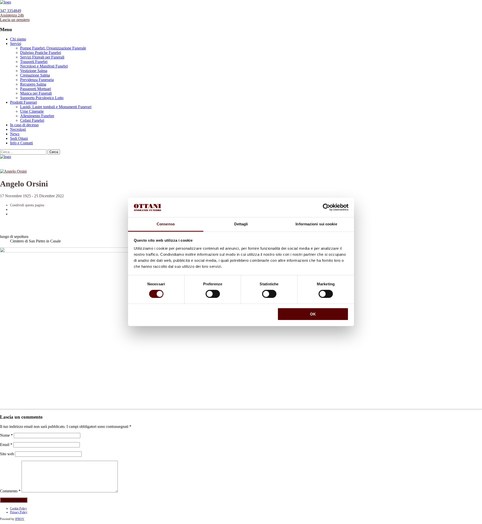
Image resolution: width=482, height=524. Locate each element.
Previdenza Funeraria (37, 80)
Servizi (15, 43)
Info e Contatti (21, 143)
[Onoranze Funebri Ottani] (5, 2)
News (14, 134)
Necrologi (18, 129)
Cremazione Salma (35, 75)
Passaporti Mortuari (35, 89)
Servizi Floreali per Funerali (42, 57)
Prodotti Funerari (23, 102)
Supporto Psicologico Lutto (42, 98)
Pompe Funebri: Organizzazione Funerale (53, 48)
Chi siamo (18, 39)
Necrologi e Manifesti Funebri (44, 66)
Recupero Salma (33, 84)
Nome (6, 435)
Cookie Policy (18, 508)
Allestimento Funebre (37, 116)
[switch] (213, 294)
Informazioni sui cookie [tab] (316, 224)
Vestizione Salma (33, 71)
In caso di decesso (24, 125)
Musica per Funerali (36, 93)
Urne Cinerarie (32, 111)
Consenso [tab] (166, 224)
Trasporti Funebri (33, 61)
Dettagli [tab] (241, 224)
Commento (10, 491)
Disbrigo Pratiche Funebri (40, 52)
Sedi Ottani (19, 138)
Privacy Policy (18, 512)
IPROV (19, 519)
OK (313, 314)
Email (6, 444)
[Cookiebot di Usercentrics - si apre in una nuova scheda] (326, 207)
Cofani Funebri (32, 120)
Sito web (7, 454)
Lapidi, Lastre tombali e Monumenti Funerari (55, 107)
